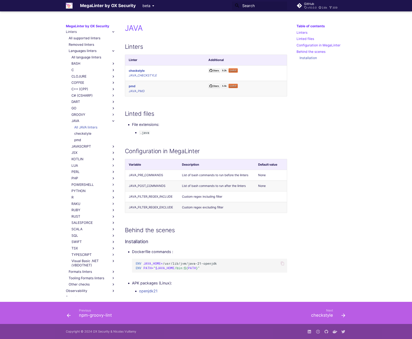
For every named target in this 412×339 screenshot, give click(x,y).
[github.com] (318, 331)
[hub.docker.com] (335, 331)
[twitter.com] (343, 331)
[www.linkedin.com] (309, 331)
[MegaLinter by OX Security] (69, 5)
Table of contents (311, 26)
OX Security (101, 331)
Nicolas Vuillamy (124, 331)
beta (146, 5)
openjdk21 (148, 291)
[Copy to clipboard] (282, 263)
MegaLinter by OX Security (87, 26)
